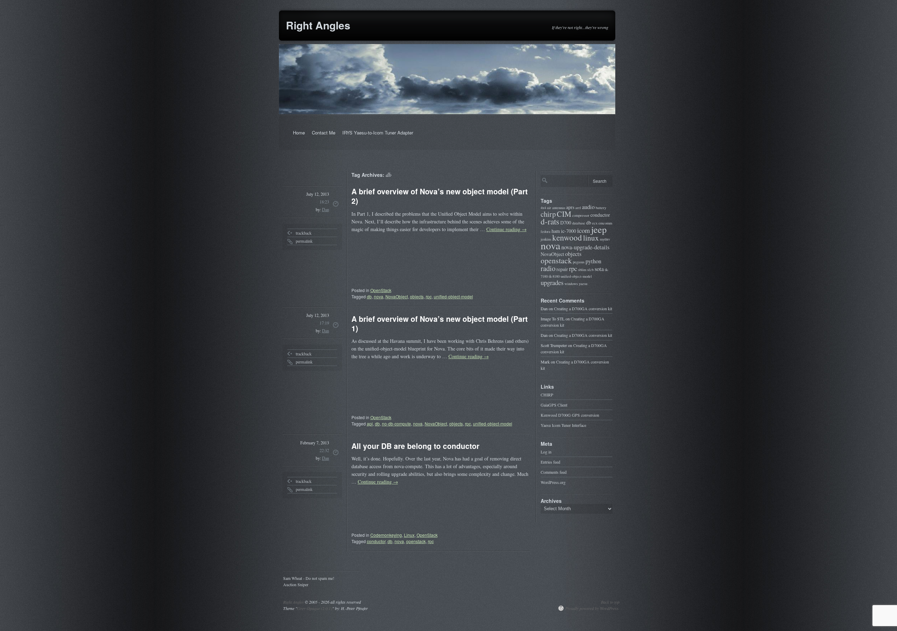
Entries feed (550, 462)
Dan (325, 209)
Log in (546, 452)
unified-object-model (453, 296)
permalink (304, 241)
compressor (580, 215)
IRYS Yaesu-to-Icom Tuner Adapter (377, 132)
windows (571, 283)
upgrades (552, 282)
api (370, 424)
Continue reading (506, 229)
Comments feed (554, 472)
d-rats (550, 221)
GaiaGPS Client (554, 405)
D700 (565, 222)
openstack (416, 541)
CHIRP (547, 394)
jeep (599, 229)
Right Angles (318, 25)
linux (591, 238)
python (593, 261)
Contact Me (323, 132)
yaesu (583, 283)
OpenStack (380, 290)
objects (417, 296)
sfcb (590, 269)
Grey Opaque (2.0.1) (314, 608)
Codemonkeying (386, 535)
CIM (564, 214)
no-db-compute (396, 424)
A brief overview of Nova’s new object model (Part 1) (439, 323)
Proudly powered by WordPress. (592, 608)
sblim (582, 269)
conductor (376, 541)
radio (548, 268)
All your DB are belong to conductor (415, 446)
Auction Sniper (295, 584)
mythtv (605, 239)
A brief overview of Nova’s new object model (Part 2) (439, 196)
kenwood (567, 237)
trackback (303, 233)
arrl (578, 207)
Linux (409, 535)
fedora (545, 231)
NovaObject (396, 296)
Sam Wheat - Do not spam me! (308, 578)
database (578, 223)
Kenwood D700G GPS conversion (570, 415)
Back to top (610, 602)
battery (601, 207)
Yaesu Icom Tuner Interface (563, 425)
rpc (429, 296)
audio (588, 207)
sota (599, 269)
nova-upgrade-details (585, 247)
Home (299, 132)
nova (378, 296)
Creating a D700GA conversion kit (583, 308)
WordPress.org (553, 482)
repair (562, 269)
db (369, 296)
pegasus (578, 261)
